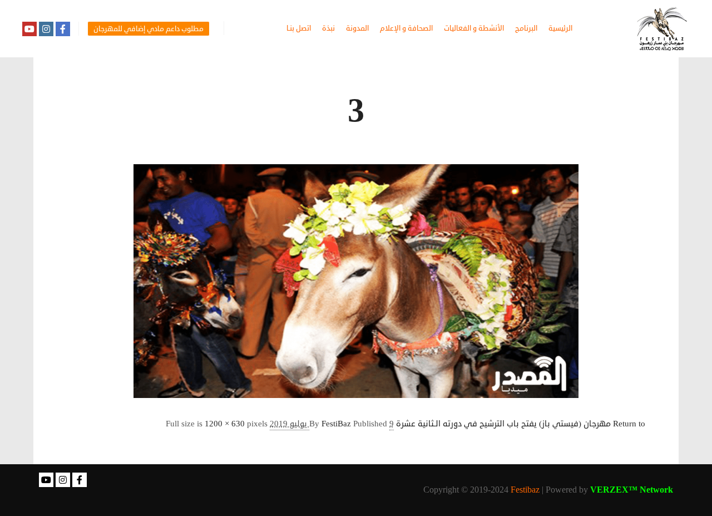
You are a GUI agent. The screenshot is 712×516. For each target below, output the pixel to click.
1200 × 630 (225, 424)
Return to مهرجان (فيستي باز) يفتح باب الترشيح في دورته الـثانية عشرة (520, 424)
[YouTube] (29, 29)
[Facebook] (63, 29)
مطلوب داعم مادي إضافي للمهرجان (148, 29)
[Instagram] (46, 29)
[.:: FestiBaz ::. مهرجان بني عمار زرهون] (662, 28)
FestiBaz (336, 424)
